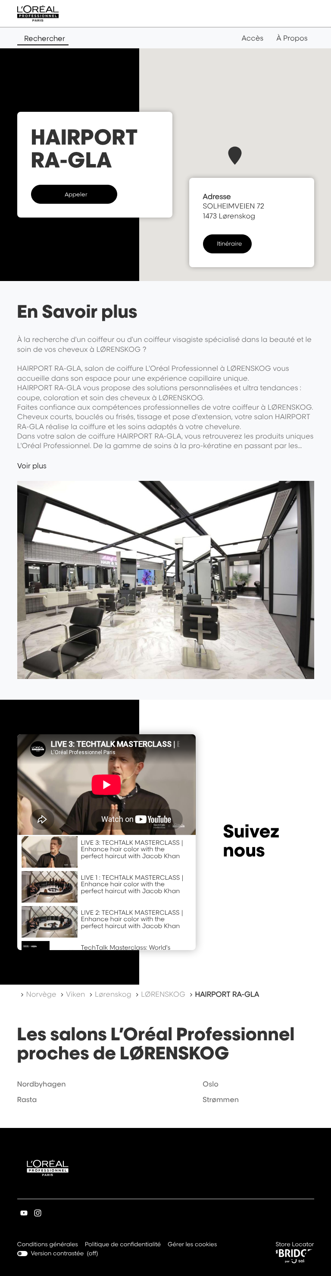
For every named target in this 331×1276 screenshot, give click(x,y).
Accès (252, 38)
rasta (27, 1099)
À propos (291, 38)
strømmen (221, 1099)
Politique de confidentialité (123, 1245)
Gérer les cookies (192, 1244)
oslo (211, 1084)
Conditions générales (47, 1245)
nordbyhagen (41, 1084)
